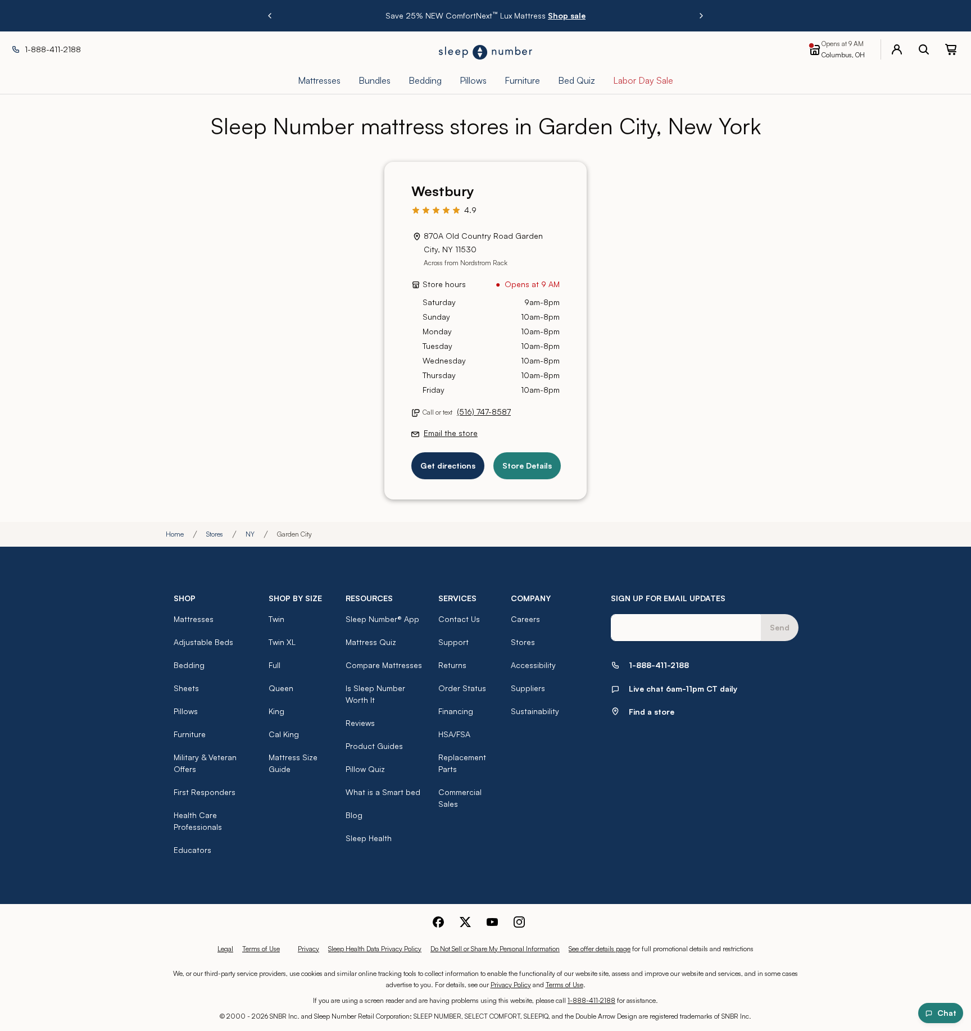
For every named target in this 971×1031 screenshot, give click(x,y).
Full (274, 665)
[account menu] (897, 49)
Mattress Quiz (371, 642)
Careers (525, 619)
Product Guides (374, 746)
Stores (214, 534)
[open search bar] (924, 49)
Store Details (527, 465)
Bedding (189, 665)
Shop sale (567, 15)
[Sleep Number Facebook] (438, 922)
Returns (452, 665)
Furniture (190, 734)
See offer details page (599, 948)
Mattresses (194, 619)
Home (175, 534)
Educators (192, 850)
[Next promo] (701, 15)
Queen (281, 688)
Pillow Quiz (365, 769)
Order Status (462, 688)
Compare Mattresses (384, 665)
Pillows (186, 711)
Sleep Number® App (382, 619)
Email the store (451, 433)
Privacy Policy (511, 984)
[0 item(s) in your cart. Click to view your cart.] (951, 49)
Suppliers (528, 688)
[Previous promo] (269, 15)
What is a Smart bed (383, 792)
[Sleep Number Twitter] (465, 922)
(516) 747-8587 (484, 411)
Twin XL (282, 642)
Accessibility (533, 665)
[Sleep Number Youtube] (492, 922)
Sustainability (535, 711)
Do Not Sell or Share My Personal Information (495, 948)
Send (779, 627)
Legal (225, 948)
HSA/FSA (454, 734)
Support (453, 642)
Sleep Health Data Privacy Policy (374, 948)
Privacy (308, 948)
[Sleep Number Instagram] (519, 922)
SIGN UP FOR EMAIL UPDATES (668, 598)
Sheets (186, 688)
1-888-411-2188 (591, 1000)
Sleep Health (369, 838)
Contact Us (459, 619)
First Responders (204, 792)
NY (250, 534)
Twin (276, 619)
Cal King (284, 734)
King (276, 711)
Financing (455, 711)
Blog (354, 815)
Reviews (360, 723)
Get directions (447, 465)
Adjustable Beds (203, 642)
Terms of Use (261, 948)
